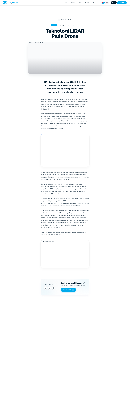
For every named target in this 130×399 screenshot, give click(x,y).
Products (73, 2)
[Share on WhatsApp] (53, 288)
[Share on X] (49, 288)
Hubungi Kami (67, 289)
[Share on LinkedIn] (45, 288)
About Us (87, 2)
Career (94, 2)
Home (66, 2)
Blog (80, 2)
